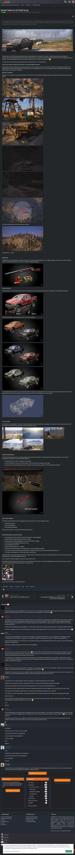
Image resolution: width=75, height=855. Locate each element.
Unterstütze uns (5, 821)
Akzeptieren (69, 851)
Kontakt (3, 820)
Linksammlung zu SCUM (31, 818)
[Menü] (73, 2)
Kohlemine (32, 586)
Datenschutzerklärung (6, 818)
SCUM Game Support (31, 821)
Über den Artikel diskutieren (62, 780)
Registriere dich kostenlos (16, 784)
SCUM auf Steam (30, 820)
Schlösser (42, 636)
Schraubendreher (11, 463)
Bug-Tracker (23, 668)
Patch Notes (5, 586)
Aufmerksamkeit (47, 550)
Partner (3, 823)
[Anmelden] (69, 2)
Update (11, 586)
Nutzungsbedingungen (6, 817)
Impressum (3, 824)
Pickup (27, 586)
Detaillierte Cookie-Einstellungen (11, 851)
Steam (34, 62)
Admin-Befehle (9, 518)
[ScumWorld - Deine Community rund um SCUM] (5, 1)
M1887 (3, 257)
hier (55, 56)
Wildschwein (48, 657)
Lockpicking (17, 586)
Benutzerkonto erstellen (13, 790)
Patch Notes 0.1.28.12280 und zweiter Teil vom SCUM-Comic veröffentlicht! (53, 597)
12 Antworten (36, 12)
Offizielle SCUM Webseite (32, 817)
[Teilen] (73, 16)
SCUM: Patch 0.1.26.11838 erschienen (20, 597)
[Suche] (65, 1)
